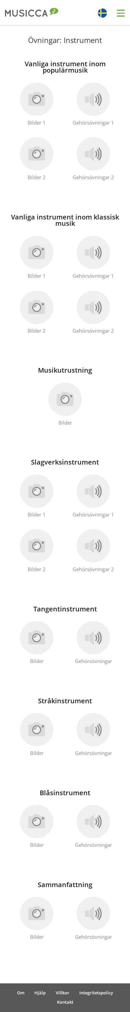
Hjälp (40, 993)
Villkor (62, 993)
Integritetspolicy (96, 993)
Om (20, 993)
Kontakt (65, 1002)
